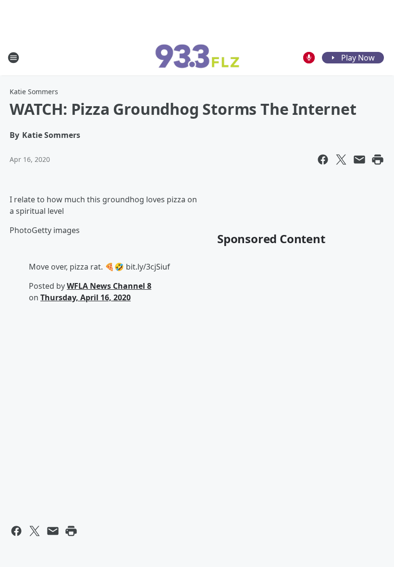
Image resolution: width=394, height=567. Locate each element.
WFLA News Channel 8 (109, 286)
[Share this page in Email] (359, 159)
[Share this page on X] (341, 159)
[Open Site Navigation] (13, 57)
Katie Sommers (34, 91)
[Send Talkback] (309, 57)
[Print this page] (377, 159)
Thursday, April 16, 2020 (85, 297)
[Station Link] (197, 58)
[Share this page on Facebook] (323, 159)
